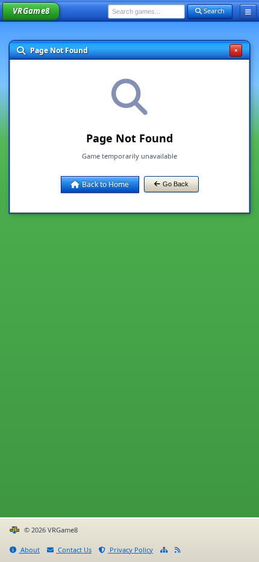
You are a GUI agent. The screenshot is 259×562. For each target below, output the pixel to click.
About (29, 549)
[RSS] (178, 550)
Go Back (176, 184)
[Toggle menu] (248, 11)
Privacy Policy (130, 549)
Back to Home (105, 184)
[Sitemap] (163, 550)
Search (213, 10)
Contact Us (74, 549)
